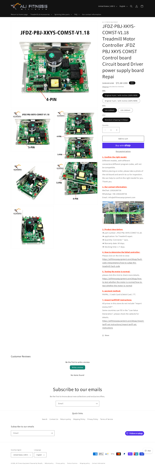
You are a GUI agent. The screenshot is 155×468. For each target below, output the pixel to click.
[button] (41, 14)
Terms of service (72, 463)
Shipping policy (85, 463)
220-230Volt (125, 110)
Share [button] (107, 335)
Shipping (105, 86)
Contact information (98, 463)
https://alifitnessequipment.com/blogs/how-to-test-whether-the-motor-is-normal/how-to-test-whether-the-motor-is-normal (122, 282)
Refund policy (49, 463)
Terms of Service (106, 419)
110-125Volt (109, 110)
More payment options (123, 151)
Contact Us (54, 419)
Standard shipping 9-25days (116, 120)
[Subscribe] (96, 403)
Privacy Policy (92, 419)
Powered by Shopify (36, 463)
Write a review (77, 367)
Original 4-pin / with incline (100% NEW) (121, 95)
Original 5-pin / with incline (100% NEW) (121, 101)
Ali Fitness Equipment (23, 463)
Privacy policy (60, 463)
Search (44, 419)
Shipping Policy (79, 419)
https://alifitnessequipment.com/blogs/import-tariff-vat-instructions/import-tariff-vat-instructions (123, 324)
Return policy (65, 419)
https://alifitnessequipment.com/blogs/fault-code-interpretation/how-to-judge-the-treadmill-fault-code (122, 262)
